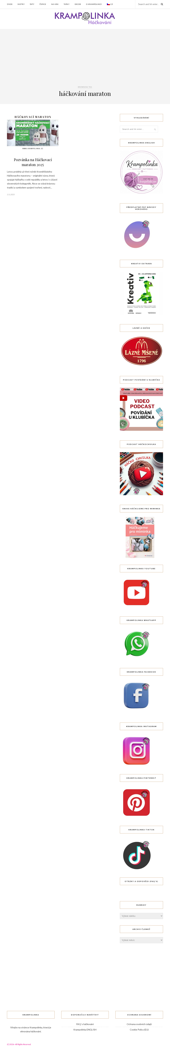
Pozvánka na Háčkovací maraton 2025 (33, 162)
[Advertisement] (85, 60)
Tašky (67, 4)
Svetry (21, 4)
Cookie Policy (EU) (139, 1029)
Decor (78, 4)
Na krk (55, 4)
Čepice (43, 4)
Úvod (9, 4)
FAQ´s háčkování (85, 1024)
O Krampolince (94, 4)
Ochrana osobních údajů (139, 1024)
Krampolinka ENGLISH (84, 1029)
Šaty (32, 4)
